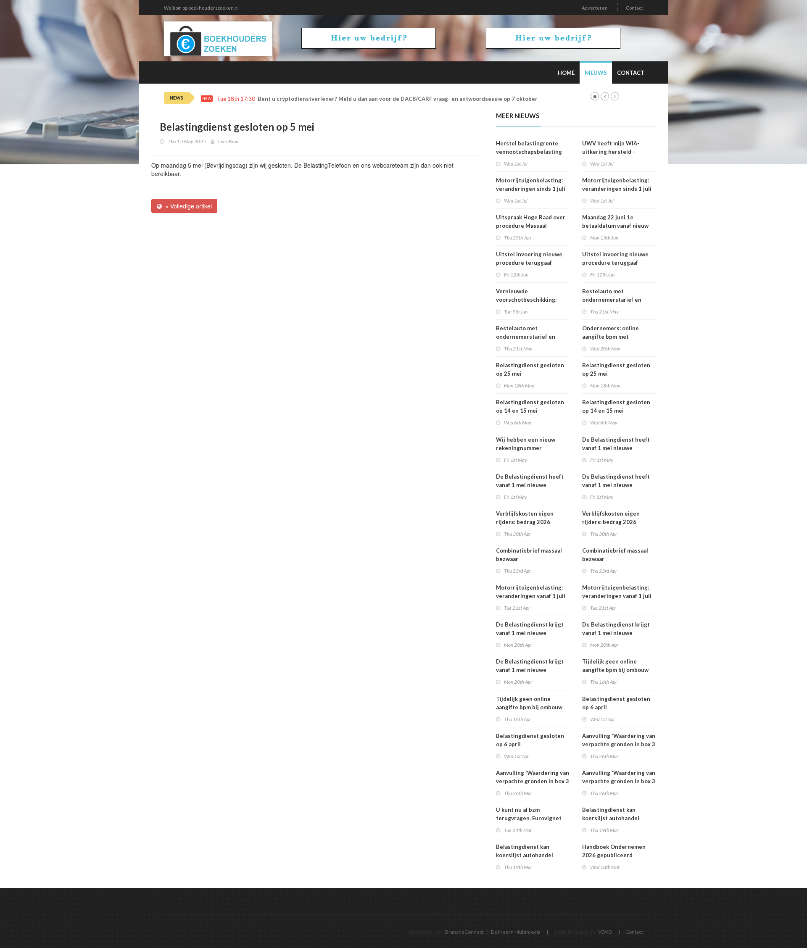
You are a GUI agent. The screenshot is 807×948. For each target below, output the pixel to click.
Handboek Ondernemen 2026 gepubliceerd (614, 850)
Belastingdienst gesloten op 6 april (530, 740)
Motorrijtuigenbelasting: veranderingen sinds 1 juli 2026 (530, 188)
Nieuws (596, 72)
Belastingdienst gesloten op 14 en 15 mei (530, 406)
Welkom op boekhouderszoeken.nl (201, 8)
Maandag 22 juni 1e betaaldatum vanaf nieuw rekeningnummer (615, 225)
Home (566, 72)
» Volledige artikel (187, 206)
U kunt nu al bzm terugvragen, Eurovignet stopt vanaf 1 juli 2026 (529, 818)
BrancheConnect (464, 932)
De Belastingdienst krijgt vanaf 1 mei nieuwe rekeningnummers (530, 633)
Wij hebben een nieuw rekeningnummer (525, 443)
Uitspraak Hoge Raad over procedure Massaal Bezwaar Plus (530, 225)
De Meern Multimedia (516, 932)
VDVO (605, 932)
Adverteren (595, 8)
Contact (634, 8)
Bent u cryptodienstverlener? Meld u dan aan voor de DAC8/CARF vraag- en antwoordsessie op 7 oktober (398, 99)
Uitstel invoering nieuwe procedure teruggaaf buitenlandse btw (529, 262)
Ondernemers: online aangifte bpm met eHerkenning (610, 336)
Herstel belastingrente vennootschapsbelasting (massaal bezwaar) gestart (530, 151)
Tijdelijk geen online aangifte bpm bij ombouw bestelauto (529, 707)
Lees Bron (228, 141)
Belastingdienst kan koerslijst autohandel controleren (524, 855)
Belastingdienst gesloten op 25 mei (530, 369)
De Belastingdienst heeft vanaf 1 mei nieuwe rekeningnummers (530, 485)
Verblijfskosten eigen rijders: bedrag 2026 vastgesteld (525, 522)
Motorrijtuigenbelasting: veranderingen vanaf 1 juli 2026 (530, 596)
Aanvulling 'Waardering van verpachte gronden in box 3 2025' (532, 781)
